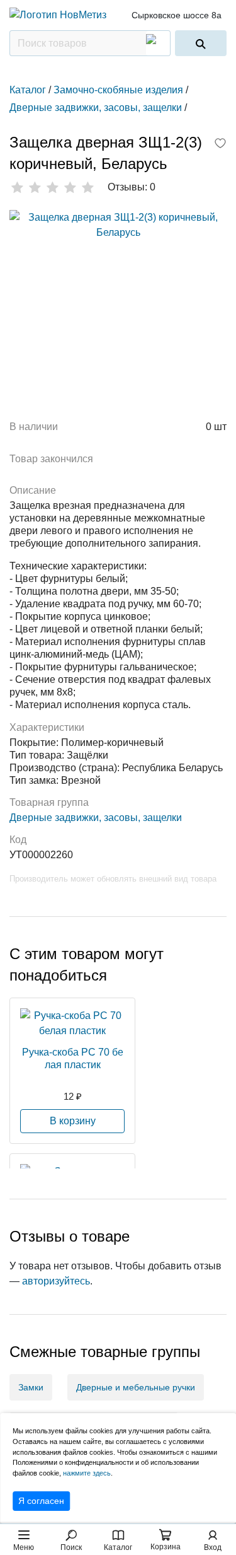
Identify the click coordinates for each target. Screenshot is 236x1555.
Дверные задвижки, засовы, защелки (95, 817)
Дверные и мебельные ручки (135, 1387)
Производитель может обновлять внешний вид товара (112, 878)
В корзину (73, 1120)
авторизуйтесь (56, 1281)
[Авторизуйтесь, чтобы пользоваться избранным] (220, 144)
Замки (30, 1387)
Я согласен (41, 1501)
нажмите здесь (87, 1473)
